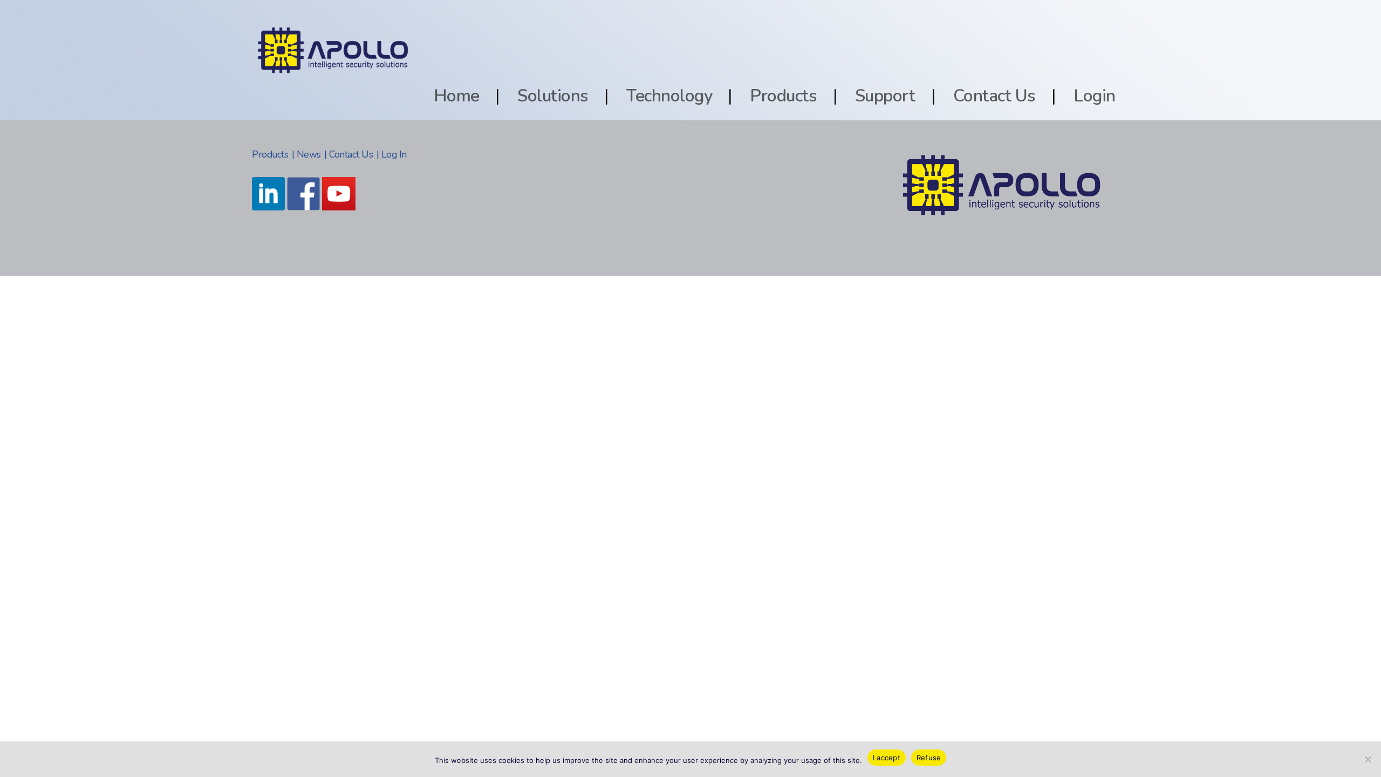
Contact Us (994, 95)
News (309, 154)
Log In (394, 154)
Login (1095, 95)
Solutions (553, 95)
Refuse (929, 757)
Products (783, 95)
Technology (669, 95)
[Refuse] (1367, 759)
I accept (886, 757)
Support (885, 95)
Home (457, 95)
